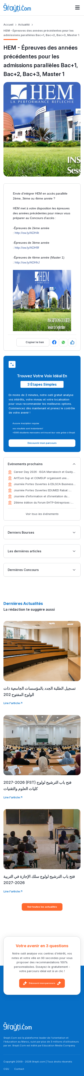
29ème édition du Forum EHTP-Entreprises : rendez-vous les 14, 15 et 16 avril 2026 (42, 503)
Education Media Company (58, 1045)
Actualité (24, 24)
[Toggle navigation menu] (77, 8)
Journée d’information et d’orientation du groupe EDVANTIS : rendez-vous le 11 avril (41, 497)
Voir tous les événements (42, 514)
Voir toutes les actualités (42, 906)
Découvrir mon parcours (42, 983)
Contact (19, 1068)
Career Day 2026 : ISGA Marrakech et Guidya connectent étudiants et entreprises (44, 472)
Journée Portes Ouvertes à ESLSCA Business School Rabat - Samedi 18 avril (43, 484)
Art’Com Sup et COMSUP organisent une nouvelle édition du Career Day (40, 478)
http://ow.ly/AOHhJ (27, 262)
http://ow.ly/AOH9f (27, 247)
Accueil (8, 24)
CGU (6, 1068)
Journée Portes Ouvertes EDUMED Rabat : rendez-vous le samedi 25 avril (41, 491)
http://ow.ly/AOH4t (27, 232)
